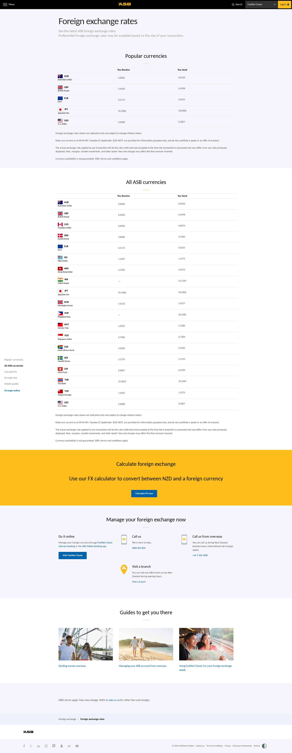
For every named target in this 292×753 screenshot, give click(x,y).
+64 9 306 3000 (200, 555)
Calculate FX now (144, 493)
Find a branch (139, 582)
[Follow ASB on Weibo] (69, 746)
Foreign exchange (67, 719)
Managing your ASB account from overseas (142, 666)
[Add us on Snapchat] (61, 746)
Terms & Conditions (214, 746)
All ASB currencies (13, 366)
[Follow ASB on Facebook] (24, 746)
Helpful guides (11, 384)
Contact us (200, 746)
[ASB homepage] (124, 4)
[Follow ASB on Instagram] (46, 746)
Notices (257, 746)
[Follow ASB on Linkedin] (38, 746)
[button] (5, 4)
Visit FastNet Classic (73, 555)
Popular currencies (13, 360)
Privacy (228, 746)
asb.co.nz (114, 700)
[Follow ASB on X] (31, 746)
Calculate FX (10, 372)
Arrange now (10, 378)
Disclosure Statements (242, 746)
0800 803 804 (139, 548)
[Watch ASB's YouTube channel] (77, 746)
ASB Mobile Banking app (94, 546)
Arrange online (12, 390)
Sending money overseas (72, 666)
